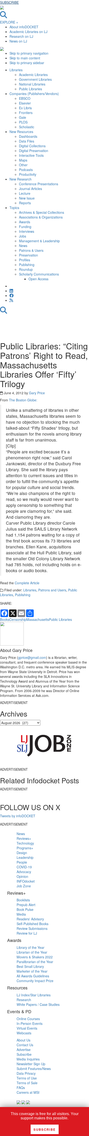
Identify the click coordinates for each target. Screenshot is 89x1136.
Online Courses (28, 1018)
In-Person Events (29, 1023)
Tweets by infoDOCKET (17, 815)
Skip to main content (24, 58)
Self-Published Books (32, 923)
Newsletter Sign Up (31, 1063)
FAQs (21, 1087)
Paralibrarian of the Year (35, 961)
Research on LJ (21, 36)
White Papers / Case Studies (38, 1004)
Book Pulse (25, 909)
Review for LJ (27, 933)
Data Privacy (26, 1073)
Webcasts (24, 1033)
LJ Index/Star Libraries (34, 995)
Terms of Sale (27, 1082)
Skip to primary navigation (28, 53)
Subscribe (24, 1054)
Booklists (23, 900)
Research (24, 999)
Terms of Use (27, 1078)
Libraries (29, 590)
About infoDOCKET (23, 26)
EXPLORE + (9, 22)
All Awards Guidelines (33, 976)
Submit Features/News (34, 1068)
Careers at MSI (28, 1092)
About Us (23, 1040)
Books (4, 619)
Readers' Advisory (30, 919)
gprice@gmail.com (32, 657)
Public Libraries (60, 619)
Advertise (24, 1049)
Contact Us (25, 1044)
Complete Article (27, 582)
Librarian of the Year (32, 952)
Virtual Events (27, 1028)
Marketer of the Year (32, 971)
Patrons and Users (52, 590)
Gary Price (37, 392)
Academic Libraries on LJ (28, 31)
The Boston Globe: (23, 400)
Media (21, 914)
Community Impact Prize (35, 980)
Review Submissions (32, 928)
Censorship (17, 619)
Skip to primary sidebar (26, 62)
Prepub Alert (26, 904)
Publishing (22, 594)
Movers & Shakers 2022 (35, 957)
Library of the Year (30, 947)
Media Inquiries (28, 1059)
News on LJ (18, 41)
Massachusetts (37, 619)
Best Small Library (30, 966)
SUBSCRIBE (9, 2)
